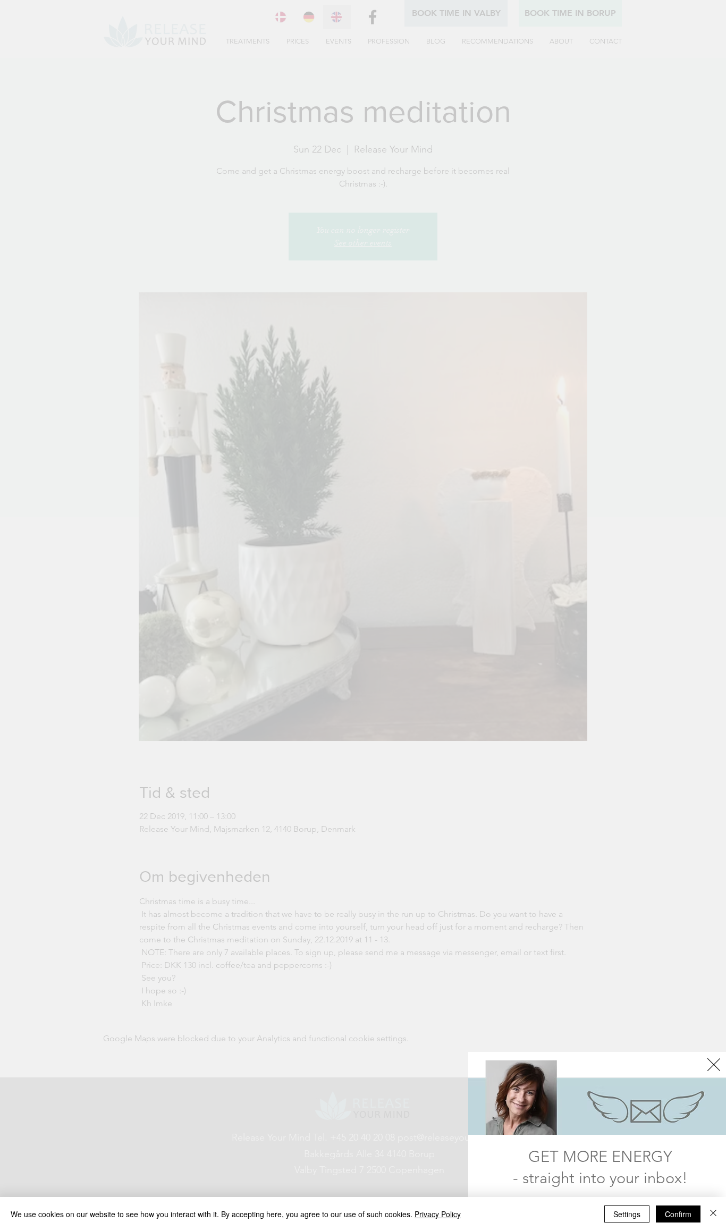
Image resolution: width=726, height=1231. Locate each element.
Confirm (678, 1214)
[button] (713, 1064)
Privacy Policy (438, 1214)
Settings (626, 1214)
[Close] (713, 1213)
